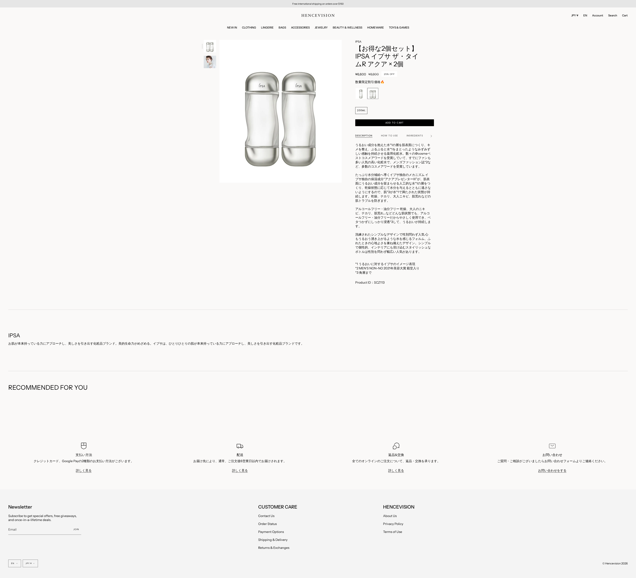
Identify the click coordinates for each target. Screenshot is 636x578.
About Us (390, 516)
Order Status (267, 524)
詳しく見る (84, 470)
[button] (613, 15)
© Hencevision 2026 (615, 563)
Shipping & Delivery (273, 540)
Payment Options (271, 532)
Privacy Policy (393, 524)
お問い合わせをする (552, 470)
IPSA (358, 41)
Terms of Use (392, 532)
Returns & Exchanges (273, 548)
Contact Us (266, 516)
